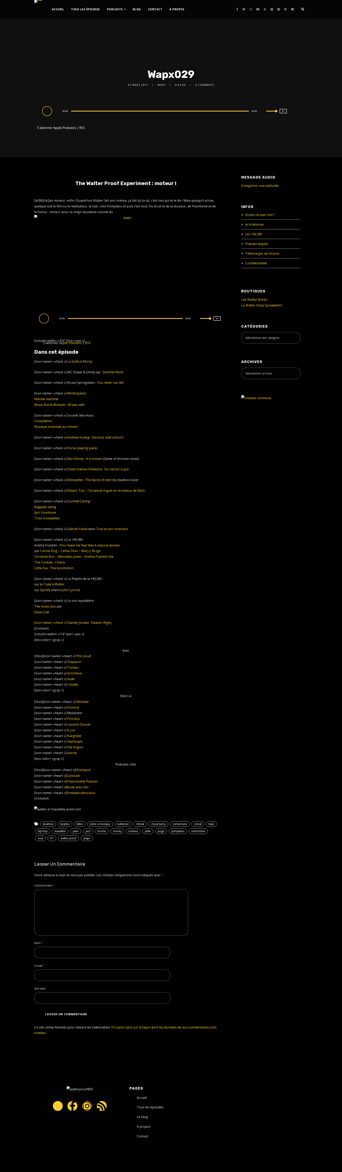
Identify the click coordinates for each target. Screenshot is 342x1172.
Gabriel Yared (77, 529)
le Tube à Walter (52, 584)
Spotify (45, 590)
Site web (40, 988)
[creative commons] (256, 398)
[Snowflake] (58, 1106)
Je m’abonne (254, 224)
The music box (45, 606)
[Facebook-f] (72, 1106)
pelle (148, 831)
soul (40, 838)
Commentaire (44, 885)
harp (211, 824)
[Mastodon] (285, 9)
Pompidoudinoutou (80, 793)
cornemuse (180, 824)
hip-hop (43, 831)
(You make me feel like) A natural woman (89, 545)
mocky (117, 831)
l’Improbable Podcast (82, 781)
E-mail (39, 966)
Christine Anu (44, 556)
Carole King (48, 551)
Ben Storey (75, 459)
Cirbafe (72, 684)
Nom (38, 943)
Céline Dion (69, 551)
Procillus (73, 718)
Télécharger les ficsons (262, 253)
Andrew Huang (78, 437)
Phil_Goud (83, 656)
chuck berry (158, 824)
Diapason (74, 662)
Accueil (58, 9)
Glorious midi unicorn (108, 437)
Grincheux (74, 673)
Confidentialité (256, 263)
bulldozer (123, 824)
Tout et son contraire (112, 529)
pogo (161, 831)
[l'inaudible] (38, 1)
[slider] (271, 114)
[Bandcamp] (278, 9)
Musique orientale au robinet (56, 426)
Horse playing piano (82, 448)
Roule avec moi (77, 787)
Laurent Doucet (78, 724)
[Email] (292, 9)
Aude (71, 679)
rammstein (198, 831)
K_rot (71, 730)
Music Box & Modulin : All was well (59, 405)
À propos (176, 9)
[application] (160, 111)
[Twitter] (243, 9)
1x (283, 111)
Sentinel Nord (113, 372)
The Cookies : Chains (49, 562)
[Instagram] (250, 9)
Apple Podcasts (64, 128)
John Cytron (70, 590)
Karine (72, 753)
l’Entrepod (82, 770)
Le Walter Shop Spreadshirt (261, 305)
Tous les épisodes (85, 9)
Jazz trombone (45, 512)
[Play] (48, 111)
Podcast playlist (256, 244)
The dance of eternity (101, 480)
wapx (86, 838)
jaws (76, 831)
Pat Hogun (75, 747)
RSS (82, 128)
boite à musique (100, 824)
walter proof (68, 838)
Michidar (82, 701)
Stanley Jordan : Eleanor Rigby (89, 622)
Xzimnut (73, 707)
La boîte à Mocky (79, 361)
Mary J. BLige (91, 551)
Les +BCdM (253, 234)
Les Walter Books (254, 299)
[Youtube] (258, 9)
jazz (88, 831)
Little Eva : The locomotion (53, 568)
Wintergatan (76, 393)
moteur (133, 831)
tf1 (52, 838)
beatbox (48, 824)
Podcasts (115, 9)
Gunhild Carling (78, 501)
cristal (197, 824)
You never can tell (110, 382)
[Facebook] (237, 9)
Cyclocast (73, 775)
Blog (137, 9)
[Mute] (263, 111)
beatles (65, 824)
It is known (94, 459)
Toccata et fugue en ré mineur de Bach (116, 490)
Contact (155, 9)
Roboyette (75, 480)
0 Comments (204, 85)
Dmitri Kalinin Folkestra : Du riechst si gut (98, 469)
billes (80, 824)
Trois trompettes (47, 518)
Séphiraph (75, 741)
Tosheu (73, 667)
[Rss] (102, 1106)
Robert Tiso (76, 490)
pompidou (177, 831)
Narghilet (74, 736)
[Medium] (271, 9)
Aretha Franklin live (99, 556)
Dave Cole (41, 612)
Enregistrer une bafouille (260, 185)
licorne (102, 831)
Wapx (162, 85)
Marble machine (46, 399)
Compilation (43, 421)
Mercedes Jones (69, 556)
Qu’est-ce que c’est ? (260, 215)
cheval (140, 824)
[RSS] (265, 9)
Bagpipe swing (45, 507)
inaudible (60, 831)
